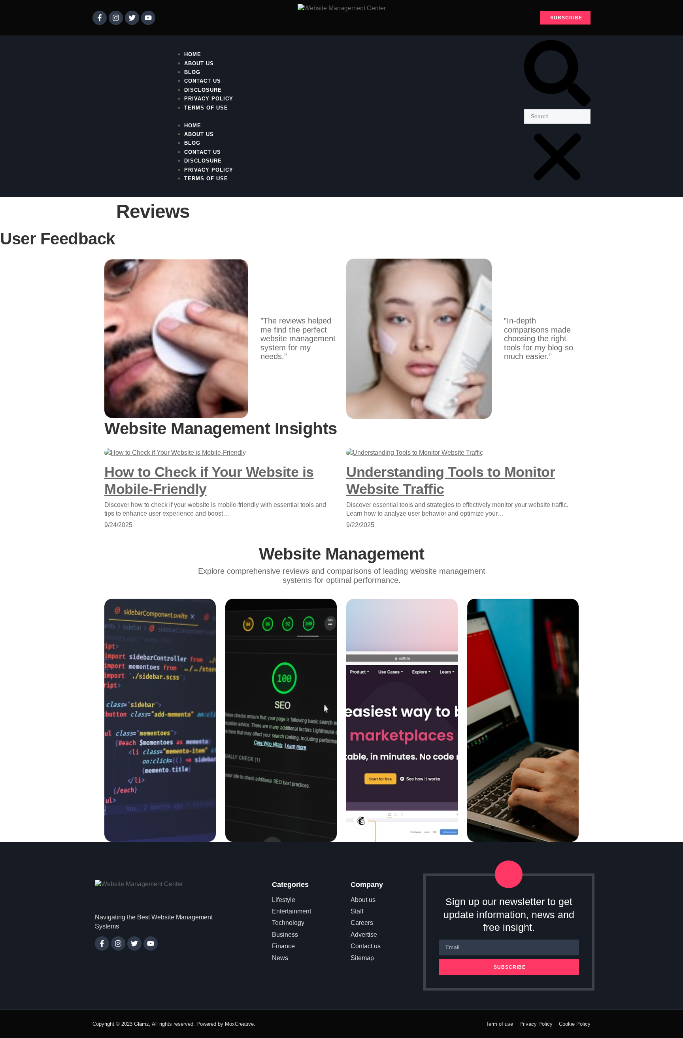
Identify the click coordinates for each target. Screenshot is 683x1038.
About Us (199, 134)
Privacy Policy (208, 170)
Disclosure (203, 161)
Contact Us (202, 152)
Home (192, 126)
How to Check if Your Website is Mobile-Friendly (209, 480)
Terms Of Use (206, 108)
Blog (192, 143)
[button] (341, 116)
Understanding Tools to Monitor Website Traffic (450, 480)
